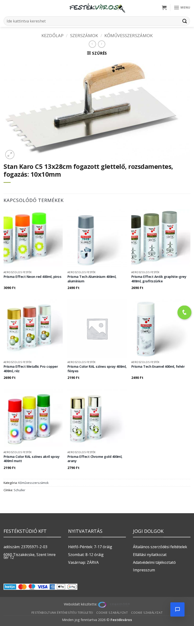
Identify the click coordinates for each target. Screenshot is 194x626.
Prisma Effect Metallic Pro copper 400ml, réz (31, 368)
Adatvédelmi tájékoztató (154, 562)
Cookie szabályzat (112, 613)
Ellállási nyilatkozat (150, 554)
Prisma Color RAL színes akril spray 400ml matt (32, 459)
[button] (164, 7)
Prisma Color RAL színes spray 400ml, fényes (97, 368)
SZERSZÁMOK (84, 35)
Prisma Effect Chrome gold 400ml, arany (94, 459)
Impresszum (144, 570)
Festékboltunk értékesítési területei (62, 613)
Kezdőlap (52, 35)
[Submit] (185, 21)
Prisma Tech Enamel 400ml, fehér (158, 366)
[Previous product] (101, 44)
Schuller (19, 490)
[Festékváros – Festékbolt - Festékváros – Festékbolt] (97, 7)
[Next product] (92, 44)
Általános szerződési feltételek (160, 546)
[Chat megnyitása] (177, 609)
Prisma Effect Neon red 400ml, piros (33, 277)
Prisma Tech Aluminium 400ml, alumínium (91, 279)
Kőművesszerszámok (128, 35)
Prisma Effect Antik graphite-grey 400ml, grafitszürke (158, 279)
